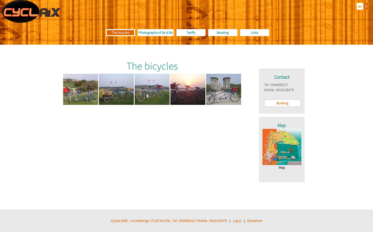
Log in (237, 221)
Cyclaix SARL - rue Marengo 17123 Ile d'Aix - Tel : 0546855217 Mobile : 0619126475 (169, 221)
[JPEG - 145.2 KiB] (281, 147)
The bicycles (120, 32)
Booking (223, 32)
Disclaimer (254, 221)
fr (366, 6)
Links (254, 32)
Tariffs (190, 32)
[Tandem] (223, 104)
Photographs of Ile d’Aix (156, 32)
